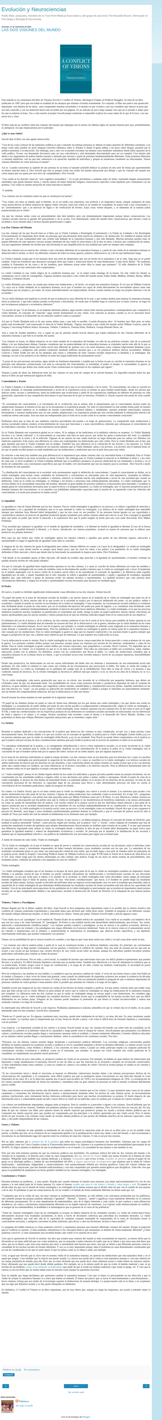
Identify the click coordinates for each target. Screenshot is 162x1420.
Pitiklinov (24, 1401)
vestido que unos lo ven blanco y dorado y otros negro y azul (104, 1184)
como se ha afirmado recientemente (44, 1267)
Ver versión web (76, 1392)
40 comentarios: (32, 1369)
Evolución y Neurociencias (34, 9)
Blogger (86, 1417)
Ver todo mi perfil (24, 1405)
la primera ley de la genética (44, 1141)
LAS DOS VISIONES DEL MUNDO (31, 30)
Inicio (76, 1386)
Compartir (8, 1375)
